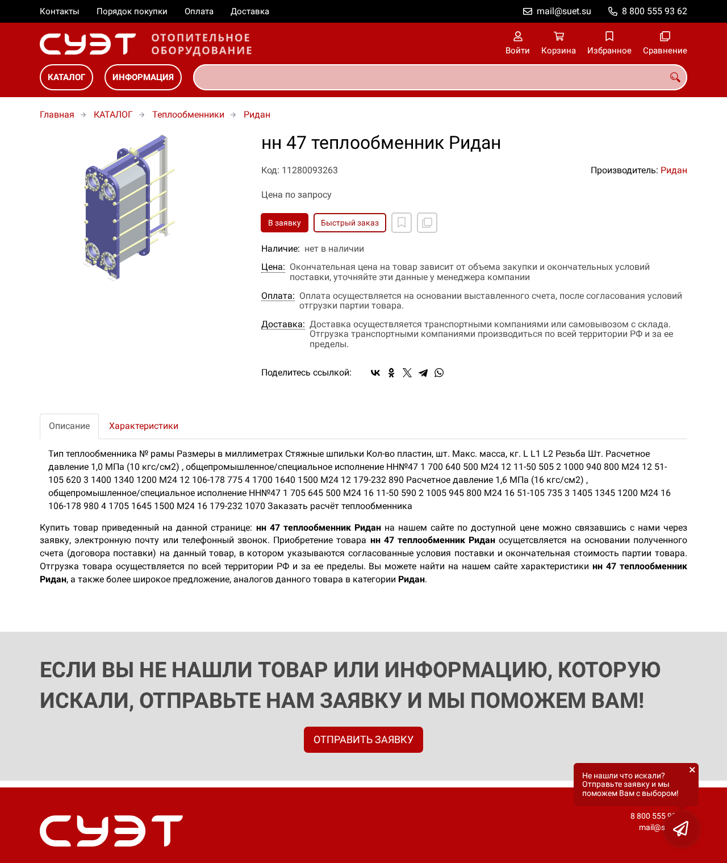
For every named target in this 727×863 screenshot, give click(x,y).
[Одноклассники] (391, 373)
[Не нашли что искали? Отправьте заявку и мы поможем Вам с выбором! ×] (682, 829)
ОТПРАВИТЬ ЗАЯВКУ (363, 739)
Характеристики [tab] (143, 425)
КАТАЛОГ (66, 77)
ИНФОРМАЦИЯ (143, 77)
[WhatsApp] (439, 373)
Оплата (199, 11)
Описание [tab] (69, 425)
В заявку (284, 222)
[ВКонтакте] (375, 373)
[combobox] (440, 77)
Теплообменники (188, 114)
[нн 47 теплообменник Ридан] (142, 209)
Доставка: (283, 324)
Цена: (273, 267)
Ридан (257, 114)
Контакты (60, 11)
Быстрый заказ (350, 222)
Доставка (250, 11)
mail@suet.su (564, 11)
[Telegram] (423, 373)
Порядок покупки (132, 11)
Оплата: (278, 296)
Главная (57, 114)
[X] (407, 373)
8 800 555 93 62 (654, 11)
